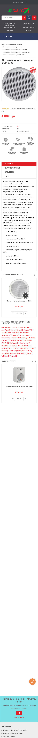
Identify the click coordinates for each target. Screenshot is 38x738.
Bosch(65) (20, 330)
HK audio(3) (23, 338)
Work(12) (30, 353)
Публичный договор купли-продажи (13, 733)
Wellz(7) (19, 353)
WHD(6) (24, 353)
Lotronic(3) (5, 345)
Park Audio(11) (24, 348)
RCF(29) (21, 351)
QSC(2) (15, 351)
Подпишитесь (19, 717)
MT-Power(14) (14, 348)
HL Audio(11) (31, 338)
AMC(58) (15, 327)
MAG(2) (28, 345)
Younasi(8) (13, 356)
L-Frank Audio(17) (24, 343)
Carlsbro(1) (27, 330)
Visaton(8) (12, 353)
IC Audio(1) (13, 340)
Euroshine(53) (6, 338)
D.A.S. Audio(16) (13, 332)
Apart (18, 126)
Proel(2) (10, 351)
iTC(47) (4, 343)
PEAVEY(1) (32, 348)
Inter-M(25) (20, 340)
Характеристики (12, 168)
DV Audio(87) (16, 335)
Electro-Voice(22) (26, 335)
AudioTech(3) (6, 330)
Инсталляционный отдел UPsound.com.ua (15, 730)
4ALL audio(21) (7, 327)
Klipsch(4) (15, 343)
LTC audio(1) (13, 345)
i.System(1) (5, 340)
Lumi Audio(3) (21, 345)
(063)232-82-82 (29, 27)
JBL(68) (9, 343)
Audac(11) (27, 327)
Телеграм (9, 31)
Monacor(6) (5, 348)
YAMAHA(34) (6, 356)
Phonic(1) (5, 351)
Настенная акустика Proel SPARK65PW (19, 386)
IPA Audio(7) (28, 340)
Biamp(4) (14, 330)
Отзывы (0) (9, 172)
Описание (9, 164)
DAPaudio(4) (22, 332)
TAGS (7, 176)
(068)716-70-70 (29, 24)
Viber (29, 31)
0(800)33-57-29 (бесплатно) (10, 24)
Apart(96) (21, 327)
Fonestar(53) (15, 338)
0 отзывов (13, 108)
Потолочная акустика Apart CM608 (19, 301)
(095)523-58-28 (10, 27)
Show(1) (27, 351)
